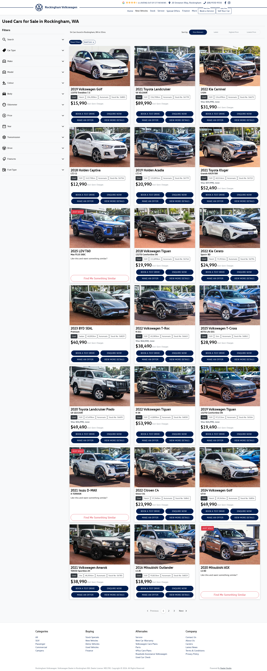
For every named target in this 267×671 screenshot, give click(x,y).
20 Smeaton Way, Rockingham (186, 2)
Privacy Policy (192, 654)
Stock (152, 10)
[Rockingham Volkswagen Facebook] (226, 2)
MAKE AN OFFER (85, 120)
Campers (39, 650)
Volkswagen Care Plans (147, 644)
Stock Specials (92, 637)
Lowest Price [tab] (251, 32)
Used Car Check (143, 657)
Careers (189, 644)
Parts (138, 647)
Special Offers (173, 11)
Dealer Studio (226, 668)
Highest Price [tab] (233, 32)
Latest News (191, 647)
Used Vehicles (92, 647)
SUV (37, 640)
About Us (190, 640)
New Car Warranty (144, 640)
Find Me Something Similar (100, 278)
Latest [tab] (216, 32)
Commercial (41, 647)
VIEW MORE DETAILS (114, 120)
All (36, 637)
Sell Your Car (224, 11)
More (194, 10)
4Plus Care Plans (143, 650)
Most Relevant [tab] (198, 32)
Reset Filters (75, 42)
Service (161, 10)
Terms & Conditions (195, 650)
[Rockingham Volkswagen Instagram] (230, 2)
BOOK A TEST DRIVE (85, 113)
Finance (186, 10)
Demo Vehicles (92, 644)
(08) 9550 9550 (214, 2)
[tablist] (224, 32)
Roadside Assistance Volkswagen (151, 654)
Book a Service (207, 11)
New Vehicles (141, 10)
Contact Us (191, 637)
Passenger (40, 644)
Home (130, 11)
